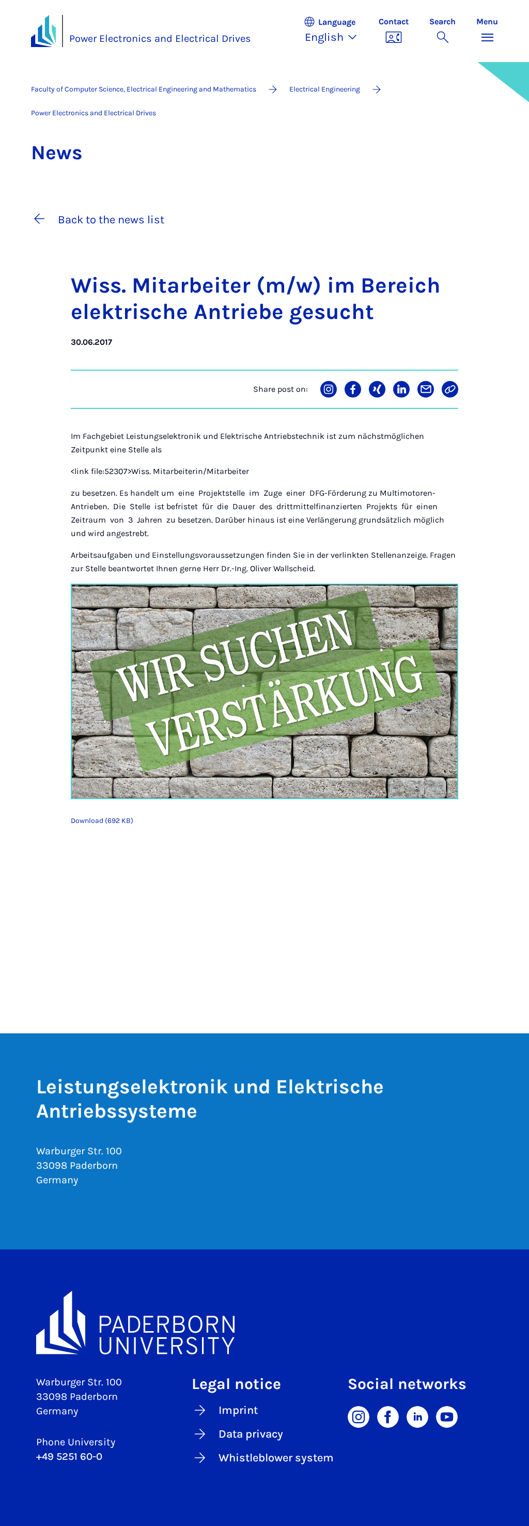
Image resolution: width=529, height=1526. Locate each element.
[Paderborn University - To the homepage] (43, 31)
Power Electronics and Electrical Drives (160, 38)
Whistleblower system (276, 1457)
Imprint (238, 1410)
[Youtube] (447, 1416)
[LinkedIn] (417, 1416)
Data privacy (251, 1434)
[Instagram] (358, 1416)
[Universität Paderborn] (264, 1323)
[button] (335, 31)
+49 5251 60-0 (69, 1456)
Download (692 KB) (102, 820)
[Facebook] (388, 1416)
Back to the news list (111, 219)
